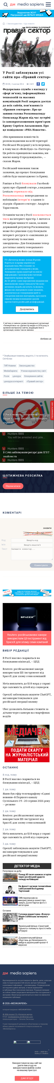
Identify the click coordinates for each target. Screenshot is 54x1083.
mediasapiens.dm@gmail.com (20, 1017)
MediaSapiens (10, 371)
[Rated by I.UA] (20, 1043)
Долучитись (27, 309)
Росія (6, 376)
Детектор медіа (27, 866)
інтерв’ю (24, 199)
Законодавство (14, 24)
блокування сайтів (33, 376)
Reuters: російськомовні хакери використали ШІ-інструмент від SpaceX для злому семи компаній (24, 672)
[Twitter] (43, 84)
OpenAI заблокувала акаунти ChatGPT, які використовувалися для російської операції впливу (27, 698)
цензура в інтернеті (13, 381)
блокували (29, 183)
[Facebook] (38, 84)
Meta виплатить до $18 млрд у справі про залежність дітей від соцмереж (26, 685)
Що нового (29, 24)
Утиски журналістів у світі (33, 371)
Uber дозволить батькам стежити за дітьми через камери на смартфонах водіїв (26, 712)
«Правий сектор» (35, 381)
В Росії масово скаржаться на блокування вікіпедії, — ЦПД (21, 659)
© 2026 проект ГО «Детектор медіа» (17, 1014)
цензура (17, 376)
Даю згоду (27, 1078)
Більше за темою (18, 392)
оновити (47, 528)
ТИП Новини (10, 365)
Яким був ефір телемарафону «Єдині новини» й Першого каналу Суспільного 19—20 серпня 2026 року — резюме (26, 799)
